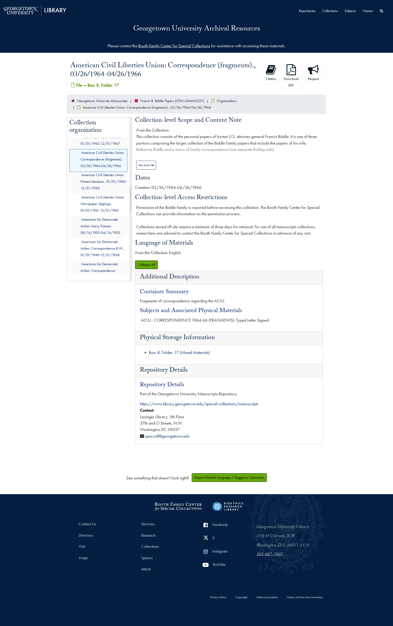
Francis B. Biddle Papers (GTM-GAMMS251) (172, 100)
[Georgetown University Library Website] (35, 10)
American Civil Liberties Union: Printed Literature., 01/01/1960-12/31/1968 (104, 181)
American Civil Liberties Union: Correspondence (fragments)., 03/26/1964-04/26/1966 (102, 159)
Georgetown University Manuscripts (102, 100)
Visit (82, 546)
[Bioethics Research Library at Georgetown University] (227, 506)
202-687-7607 (270, 554)
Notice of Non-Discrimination (305, 597)
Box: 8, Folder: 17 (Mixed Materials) (179, 352)
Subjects (350, 10)
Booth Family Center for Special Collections (174, 46)
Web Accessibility (267, 597)
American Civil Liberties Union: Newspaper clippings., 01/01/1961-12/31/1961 (102, 204)
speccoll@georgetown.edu (167, 436)
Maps (83, 557)
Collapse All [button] (146, 264)
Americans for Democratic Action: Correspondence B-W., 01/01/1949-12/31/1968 (102, 248)
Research (148, 535)
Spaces (147, 557)
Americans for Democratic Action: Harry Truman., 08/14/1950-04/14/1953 (100, 226)
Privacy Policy (218, 597)
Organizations (227, 100)
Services (147, 523)
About (146, 568)
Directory (86, 535)
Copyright (241, 597)
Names (368, 10)
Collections (330, 10)
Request (313, 78)
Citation (271, 78)
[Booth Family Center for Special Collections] (178, 506)
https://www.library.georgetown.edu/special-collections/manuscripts (199, 404)
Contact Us (87, 523)
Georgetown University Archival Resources (196, 29)
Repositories (307, 10)
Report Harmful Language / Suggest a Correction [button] (229, 477)
